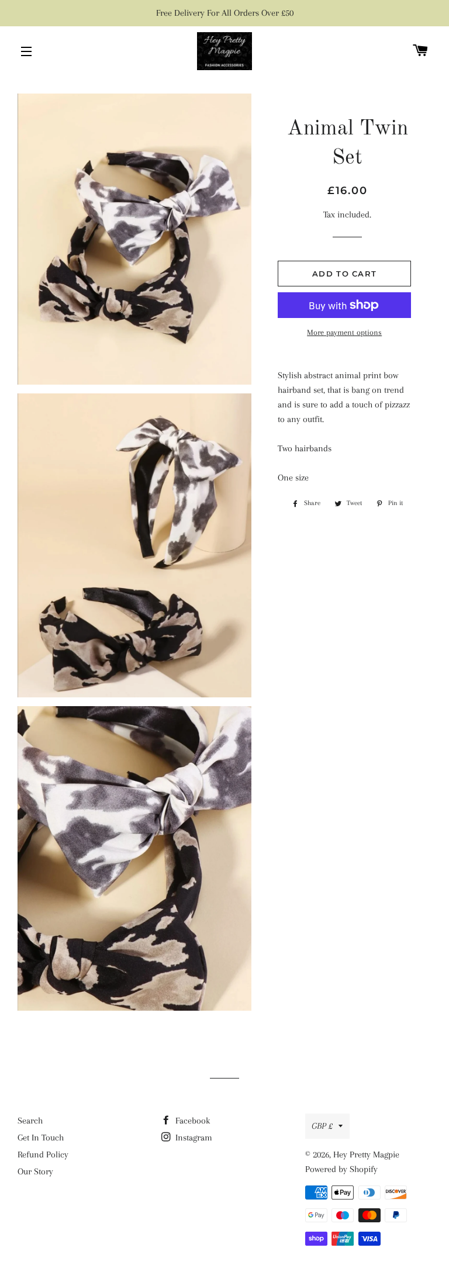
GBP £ (322, 1126)
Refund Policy (43, 1154)
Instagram (192, 1137)
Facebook (191, 1120)
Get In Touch (41, 1137)
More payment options (344, 332)
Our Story (35, 1171)
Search (30, 1120)
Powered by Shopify (341, 1169)
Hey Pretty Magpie (366, 1154)
